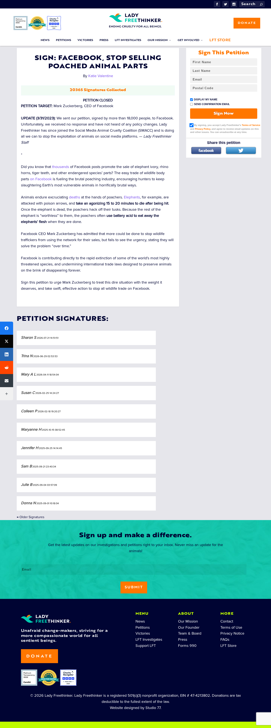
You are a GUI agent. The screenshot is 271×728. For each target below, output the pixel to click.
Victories (85, 40)
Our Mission (158, 40)
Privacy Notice (232, 633)
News (45, 40)
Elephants (132, 197)
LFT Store (220, 40)
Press (104, 40)
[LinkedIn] (6, 354)
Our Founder (188, 627)
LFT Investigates (128, 40)
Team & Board (189, 633)
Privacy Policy (202, 129)
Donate (247, 23)
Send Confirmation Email (212, 104)
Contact (226, 621)
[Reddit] (6, 367)
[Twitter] (241, 150)
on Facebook (41, 179)
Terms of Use (231, 627)
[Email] (6, 380)
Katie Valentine (100, 76)
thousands (60, 166)
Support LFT (146, 645)
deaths (74, 197)
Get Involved (188, 40)
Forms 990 (187, 645)
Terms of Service (251, 125)
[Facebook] (206, 150)
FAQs (224, 639)
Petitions (63, 40)
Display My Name (205, 99)
